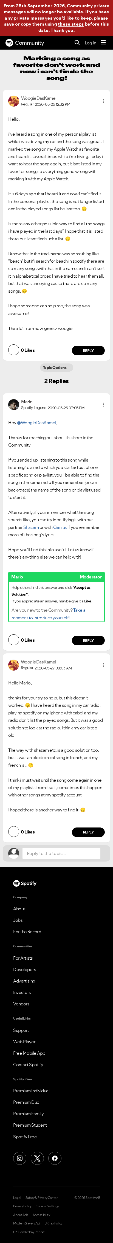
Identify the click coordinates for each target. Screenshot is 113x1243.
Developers (24, 969)
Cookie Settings (48, 1206)
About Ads (20, 1215)
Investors (22, 992)
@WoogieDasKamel (36, 423)
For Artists (23, 958)
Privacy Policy (22, 1206)
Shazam (31, 527)
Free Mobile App (29, 1053)
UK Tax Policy (53, 1223)
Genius (60, 527)
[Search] (77, 43)
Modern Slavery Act (26, 1223)
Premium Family (28, 1114)
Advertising (24, 981)
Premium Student (30, 1125)
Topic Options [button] (55, 367)
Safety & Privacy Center (42, 1198)
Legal (17, 1198)
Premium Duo (26, 1102)
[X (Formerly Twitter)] (37, 1158)
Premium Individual (31, 1091)
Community (29, 43)
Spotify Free (25, 1137)
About (19, 909)
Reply (88, 350)
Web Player (24, 1042)
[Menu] (103, 43)
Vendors (21, 1004)
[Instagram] (19, 1158)
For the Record (27, 932)
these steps (71, 24)
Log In (90, 43)
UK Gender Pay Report (28, 1232)
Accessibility (41, 1215)
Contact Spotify (28, 1065)
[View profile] (13, 101)
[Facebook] (54, 1158)
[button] (103, 101)
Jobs (17, 920)
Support (21, 1030)
